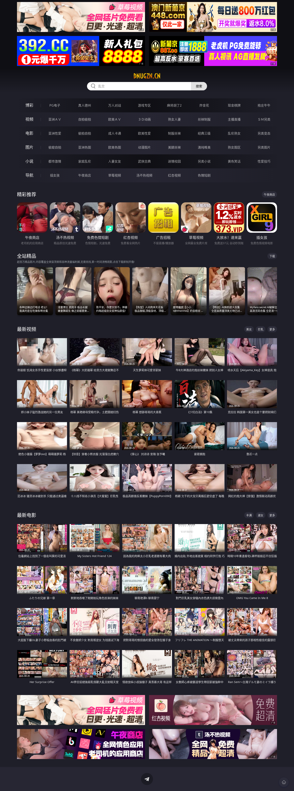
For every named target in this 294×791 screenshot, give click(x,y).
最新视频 (26, 329)
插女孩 (55, 175)
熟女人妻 (174, 119)
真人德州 (84, 105)
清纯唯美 (204, 147)
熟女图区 (234, 147)
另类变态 (264, 133)
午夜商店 (84, 175)
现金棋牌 (234, 105)
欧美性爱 (144, 133)
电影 (29, 133)
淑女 (260, 515)
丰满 (249, 515)
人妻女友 (114, 161)
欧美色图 (114, 147)
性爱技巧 (264, 161)
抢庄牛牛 (264, 105)
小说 (29, 161)
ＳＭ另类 (264, 119)
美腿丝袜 (174, 147)
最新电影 (26, 515)
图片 (29, 147)
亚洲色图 (84, 147)
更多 (272, 329)
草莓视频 (114, 175)
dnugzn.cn (147, 76)
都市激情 (54, 161)
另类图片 (264, 147)
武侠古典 (144, 161)
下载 (272, 256)
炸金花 (204, 105)
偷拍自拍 (84, 133)
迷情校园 (174, 161)
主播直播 (234, 119)
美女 (249, 329)
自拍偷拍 (84, 119)
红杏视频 (174, 175)
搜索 (199, 86)
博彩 (29, 105)
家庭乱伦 (84, 161)
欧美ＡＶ (114, 119)
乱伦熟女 (234, 133)
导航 (29, 175)
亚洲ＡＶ (54, 119)
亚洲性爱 (54, 133)
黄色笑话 (234, 161)
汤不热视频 (144, 175)
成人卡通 (114, 133)
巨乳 (260, 329)
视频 (29, 119)
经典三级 (204, 133)
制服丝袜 (174, 133)
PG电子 (54, 105)
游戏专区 (144, 105)
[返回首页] (284, 782)
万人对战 (114, 105)
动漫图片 (144, 147)
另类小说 (204, 161)
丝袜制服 (204, 119)
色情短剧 (204, 175)
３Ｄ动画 (144, 119)
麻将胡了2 (174, 105)
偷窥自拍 (54, 147)
